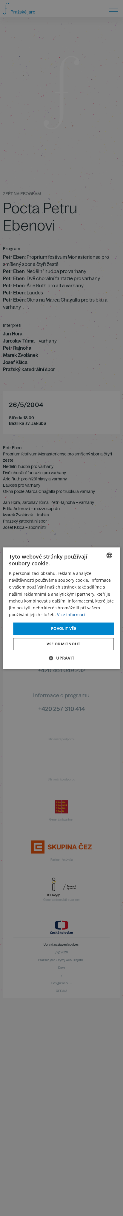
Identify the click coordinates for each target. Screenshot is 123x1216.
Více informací (71, 614)
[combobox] (110, 555)
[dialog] (61, 608)
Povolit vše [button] (63, 628)
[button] (61, 657)
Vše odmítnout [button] (63, 643)
